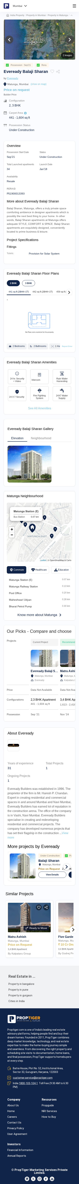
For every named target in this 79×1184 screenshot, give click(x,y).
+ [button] (12, 529)
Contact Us (14, 1122)
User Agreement (17, 1134)
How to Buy (49, 1117)
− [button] (12, 535)
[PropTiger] (6, 6)
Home (11, 1111)
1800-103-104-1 (28, 1083)
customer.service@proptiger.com (33, 1077)
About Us (13, 1105)
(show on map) (38, 84)
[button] (71, 15)
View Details (52, 874)
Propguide (48, 1105)
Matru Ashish (69, 671)
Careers (12, 1117)
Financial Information (20, 1150)
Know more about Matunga (37, 615)
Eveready (12, 78)
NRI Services (49, 1111)
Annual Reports (16, 1155)
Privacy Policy (15, 1128)
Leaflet (43, 560)
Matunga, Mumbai (17, 84)
